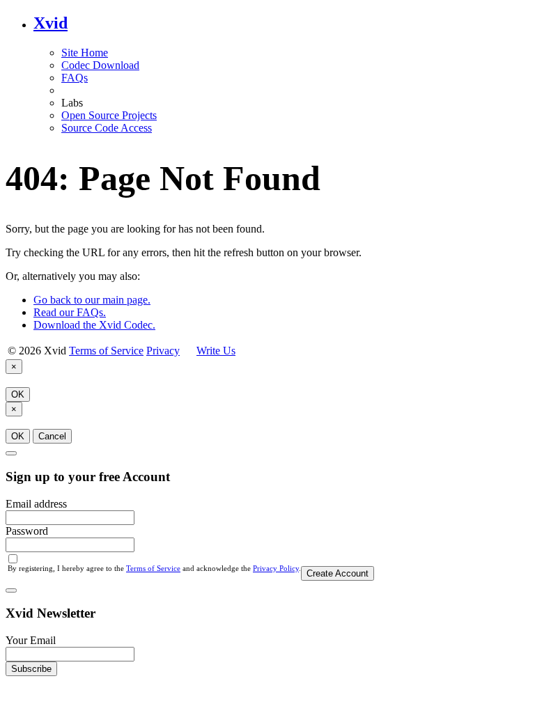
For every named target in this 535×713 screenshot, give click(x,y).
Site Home (84, 52)
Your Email (31, 640)
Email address (36, 504)
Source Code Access (106, 128)
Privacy (163, 350)
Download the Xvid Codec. (94, 325)
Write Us (215, 350)
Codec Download (100, 65)
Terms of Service (106, 350)
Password (27, 531)
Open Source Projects (109, 115)
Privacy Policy (276, 568)
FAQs (74, 78)
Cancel (52, 436)
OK (17, 394)
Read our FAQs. (69, 312)
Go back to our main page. (91, 300)
